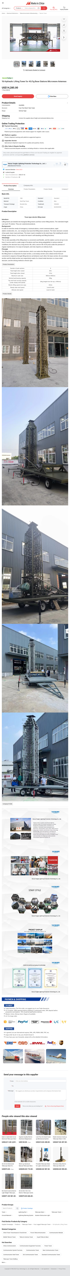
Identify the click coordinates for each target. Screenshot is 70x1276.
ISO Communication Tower (30, 1254)
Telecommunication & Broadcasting (28, 13)
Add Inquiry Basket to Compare (35, 70)
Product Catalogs (27, 1208)
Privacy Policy (62, 1269)
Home (3, 13)
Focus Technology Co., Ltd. (23, 1269)
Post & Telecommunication (37, 1232)
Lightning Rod (22, 1212)
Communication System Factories (12, 1250)
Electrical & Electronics (12, 13)
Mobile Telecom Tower (9, 1237)
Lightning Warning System (25, 1215)
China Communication (9, 1246)
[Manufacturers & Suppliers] (35, 3)
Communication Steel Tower (11, 1254)
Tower (3, 1212)
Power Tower (48, 1246)
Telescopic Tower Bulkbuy (10, 1259)
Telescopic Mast (39, 1212)
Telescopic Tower (56, 1212)
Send (17, 1106)
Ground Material (6, 1215)
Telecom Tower (43, 13)
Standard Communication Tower (51, 1254)
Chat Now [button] (53, 96)
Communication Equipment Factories (30, 1246)
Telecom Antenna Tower (26, 1237)
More (3, 1262)
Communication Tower (32, 1250)
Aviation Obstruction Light (42, 1215)
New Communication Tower (50, 1250)
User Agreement (45, 1269)
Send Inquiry (18, 96)
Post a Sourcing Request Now (54, 1106)
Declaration (54, 1269)
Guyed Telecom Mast (43, 1237)
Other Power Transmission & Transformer (15, 1232)
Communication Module (56, 1232)
